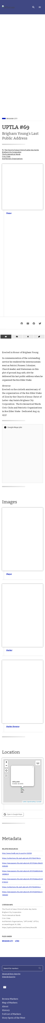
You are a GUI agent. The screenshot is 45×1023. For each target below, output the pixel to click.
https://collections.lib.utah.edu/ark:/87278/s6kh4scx (21, 887)
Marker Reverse (12, 727)
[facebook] (34, 323)
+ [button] (6, 762)
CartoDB (39, 801)
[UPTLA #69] (22, 791)
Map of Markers (9, 1002)
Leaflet (24, 801)
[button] (33, 7)
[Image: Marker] (22, 615)
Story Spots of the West (13, 1018)
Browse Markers (10, 999)
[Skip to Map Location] (28, 337)
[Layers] (37, 762)
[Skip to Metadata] (39, 337)
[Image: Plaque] (22, 539)
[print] (21, 323)
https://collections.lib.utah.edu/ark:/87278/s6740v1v (21, 858)
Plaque (8, 213)
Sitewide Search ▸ (8, 977)
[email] (27, 323)
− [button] (6, 765)
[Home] (8, 7)
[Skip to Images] (16, 337)
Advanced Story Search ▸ (11, 974)
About (5, 1006)
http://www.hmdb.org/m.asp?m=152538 (17, 853)
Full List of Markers (11, 1014)
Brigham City (11, 119)
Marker (9, 650)
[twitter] (40, 323)
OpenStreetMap (31, 801)
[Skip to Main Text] (5, 337)
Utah (17, 941)
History (6, 1010)
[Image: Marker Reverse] (22, 691)
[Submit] (39, 968)
